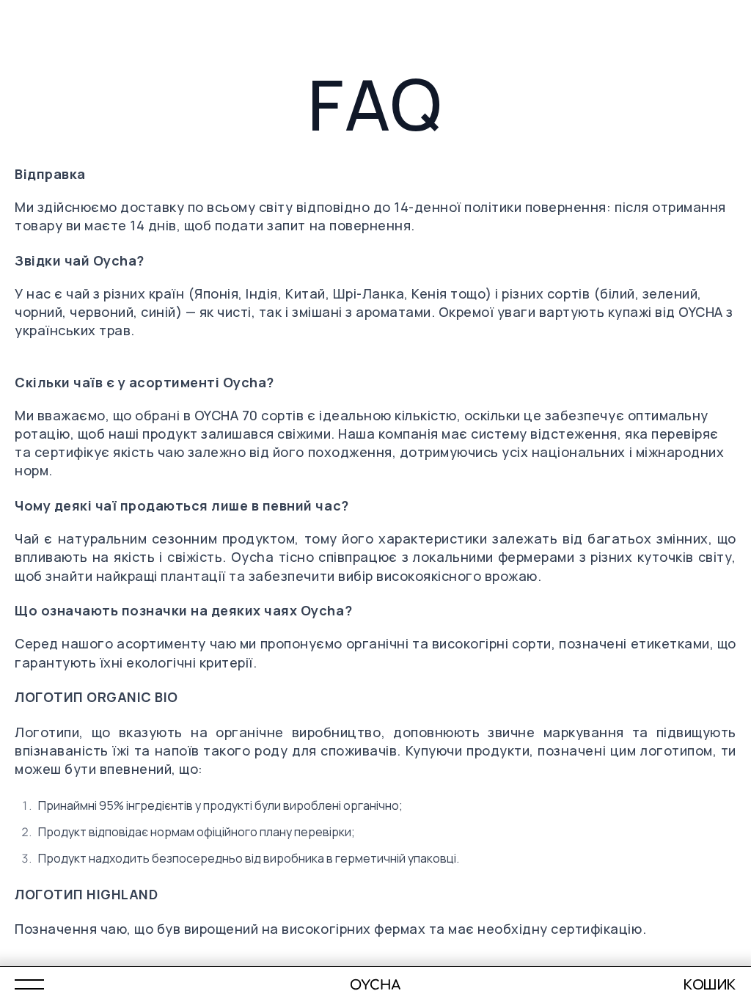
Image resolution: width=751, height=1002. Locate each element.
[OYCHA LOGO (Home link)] (376, 984)
